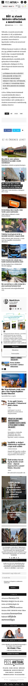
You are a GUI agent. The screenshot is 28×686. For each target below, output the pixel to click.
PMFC (9, 610)
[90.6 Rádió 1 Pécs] (14, 638)
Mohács (4, 610)
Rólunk (14, 544)
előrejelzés (5, 598)
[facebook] (9, 558)
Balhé (10, 6)
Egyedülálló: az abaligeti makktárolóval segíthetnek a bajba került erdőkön (16, 444)
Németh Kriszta (14, 300)
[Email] (10, 309)
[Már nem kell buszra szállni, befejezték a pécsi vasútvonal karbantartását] (14, 275)
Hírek (16, 10)
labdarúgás (12, 604)
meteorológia (8, 619)
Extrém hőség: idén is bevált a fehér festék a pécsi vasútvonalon (12, 211)
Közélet (6, 6)
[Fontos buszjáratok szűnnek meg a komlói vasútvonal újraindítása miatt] (14, 251)
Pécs (12, 607)
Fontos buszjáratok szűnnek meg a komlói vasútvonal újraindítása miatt (12, 261)
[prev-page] (3, 369)
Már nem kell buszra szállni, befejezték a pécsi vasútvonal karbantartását (14, 285)
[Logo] (11, 2)
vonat (21, 113)
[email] (16, 558)
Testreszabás (15, 353)
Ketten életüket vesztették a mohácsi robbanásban (17, 365)
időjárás (12, 616)
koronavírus (16, 613)
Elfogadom (15, 346)
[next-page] (5, 369)
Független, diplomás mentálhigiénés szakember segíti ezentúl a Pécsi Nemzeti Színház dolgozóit (17, 423)
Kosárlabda (6, 614)
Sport (3, 386)
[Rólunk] (14, 535)
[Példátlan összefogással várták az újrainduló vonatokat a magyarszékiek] (14, 225)
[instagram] (12, 558)
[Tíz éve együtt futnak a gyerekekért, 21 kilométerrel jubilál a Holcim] (4, 402)
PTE (17, 598)
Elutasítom (15, 350)
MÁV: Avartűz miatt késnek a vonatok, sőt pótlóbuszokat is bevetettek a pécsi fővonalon (12, 185)
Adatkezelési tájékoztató (10, 343)
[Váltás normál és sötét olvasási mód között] (18, 2)
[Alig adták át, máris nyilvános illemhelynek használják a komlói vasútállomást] (14, 150)
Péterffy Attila (18, 601)
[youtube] (14, 558)
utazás (16, 113)
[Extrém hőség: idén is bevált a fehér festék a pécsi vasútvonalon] (14, 201)
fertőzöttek (5, 607)
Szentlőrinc (19, 607)
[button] (4, 331)
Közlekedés (4, 156)
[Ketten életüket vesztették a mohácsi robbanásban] (5, 364)
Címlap (12, 10)
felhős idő (5, 604)
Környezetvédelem (12, 449)
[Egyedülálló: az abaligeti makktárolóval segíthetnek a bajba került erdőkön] (4, 443)
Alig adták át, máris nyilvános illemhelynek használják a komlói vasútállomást (11, 161)
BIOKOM (14, 610)
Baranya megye (8, 601)
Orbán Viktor (21, 610)
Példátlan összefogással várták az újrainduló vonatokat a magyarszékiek (13, 235)
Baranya (12, 598)
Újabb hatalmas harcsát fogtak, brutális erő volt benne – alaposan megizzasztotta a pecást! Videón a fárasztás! (16, 463)
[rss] (18, 558)
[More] (22, 130)
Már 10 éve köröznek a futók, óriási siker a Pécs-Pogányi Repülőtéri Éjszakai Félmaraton (13, 391)
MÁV (11, 113)
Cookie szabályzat (21, 343)
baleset (5, 617)
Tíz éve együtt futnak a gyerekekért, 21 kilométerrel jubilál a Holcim (17, 403)
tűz (18, 604)
